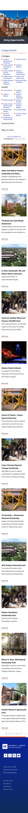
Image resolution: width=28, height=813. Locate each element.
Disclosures (7, 786)
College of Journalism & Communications (20, 72)
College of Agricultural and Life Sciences (7, 61)
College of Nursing (8, 100)
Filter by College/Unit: (14, 136)
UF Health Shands (21, 109)
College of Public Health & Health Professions (7, 105)
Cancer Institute (7, 90)
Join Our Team (8, 781)
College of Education (19, 65)
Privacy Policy (8, 789)
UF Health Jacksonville (6, 114)
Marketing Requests (10, 772)
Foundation (7, 783)
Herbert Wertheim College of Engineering (8, 82)
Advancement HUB (9, 767)
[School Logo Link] (13, 746)
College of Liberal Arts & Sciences (8, 77)
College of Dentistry (19, 91)
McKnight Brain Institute (7, 110)
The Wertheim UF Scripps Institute (8, 118)
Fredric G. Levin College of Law (20, 77)
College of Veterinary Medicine (19, 105)
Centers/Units (7, 123)
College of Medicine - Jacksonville (19, 95)
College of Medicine (6, 95)
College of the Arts (21, 59)
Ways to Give (7, 130)
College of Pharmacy (19, 100)
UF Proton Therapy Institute (21, 114)
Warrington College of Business (21, 81)
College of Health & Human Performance (8, 72)
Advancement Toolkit (10, 770)
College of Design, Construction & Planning (8, 66)
